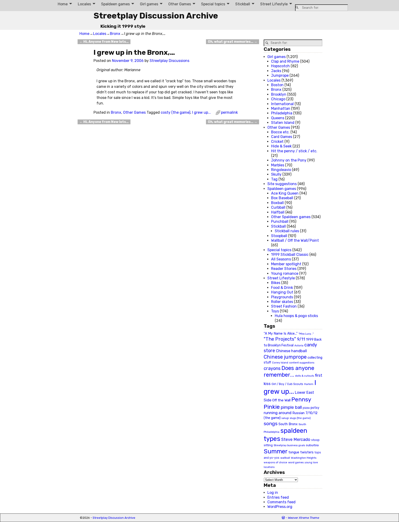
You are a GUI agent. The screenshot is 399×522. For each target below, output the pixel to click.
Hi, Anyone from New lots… (104, 42)
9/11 (301, 339)
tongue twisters (301, 452)
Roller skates (282, 301)
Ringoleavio (281, 170)
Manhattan (280, 108)
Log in (272, 492)
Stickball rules (287, 231)
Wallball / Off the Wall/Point (295, 240)
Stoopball (279, 236)
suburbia (312, 445)
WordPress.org (279, 506)
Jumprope (280, 75)
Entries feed (278, 497)
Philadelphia (281, 113)
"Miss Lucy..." (306, 333)
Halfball (277, 212)
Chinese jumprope (285, 357)
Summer (275, 451)
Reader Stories (283, 268)
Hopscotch (280, 66)
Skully (276, 174)
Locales (84, 4)
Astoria (298, 345)
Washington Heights (303, 457)
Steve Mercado (295, 439)
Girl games (149, 4)
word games (296, 462)
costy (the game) (175, 112)
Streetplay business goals (289, 445)
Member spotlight (286, 264)
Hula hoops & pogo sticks (296, 316)
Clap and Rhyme (285, 61)
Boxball (277, 203)
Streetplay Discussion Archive (156, 16)
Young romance (284, 273)
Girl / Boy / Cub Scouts (287, 384)
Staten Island (282, 122)
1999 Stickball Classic (289, 254)
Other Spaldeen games (291, 217)
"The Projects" (280, 339)
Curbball (278, 207)
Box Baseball (282, 198)
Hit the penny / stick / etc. (294, 151)
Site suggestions (282, 184)
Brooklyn (278, 94)
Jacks (276, 71)
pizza (306, 407)
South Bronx (288, 424)
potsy (315, 407)
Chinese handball (291, 350)
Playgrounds (282, 297)
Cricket (277, 141)
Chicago (278, 99)
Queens (277, 118)
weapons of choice (275, 462)
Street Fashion (284, 306)
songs (271, 423)
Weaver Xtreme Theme (303, 517)
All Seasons (281, 259)
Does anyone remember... (289, 371)
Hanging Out (282, 292)
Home (63, 4)
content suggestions (301, 362)
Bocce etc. (280, 132)
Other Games (179, 4)
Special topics (213, 4)
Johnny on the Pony (288, 160)
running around (277, 412)
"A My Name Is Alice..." (281, 333)
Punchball (279, 221)
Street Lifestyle (274, 4)
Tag (274, 179)
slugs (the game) (300, 418)
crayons (272, 368)
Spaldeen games (115, 4)
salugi (285, 418)
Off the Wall (281, 400)
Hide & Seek (281, 146)
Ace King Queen (285, 193)
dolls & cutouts (304, 375)
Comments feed (281, 502)
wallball (285, 457)
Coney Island (280, 362)
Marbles (277, 165)
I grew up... (201, 112)
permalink (229, 112)
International (282, 104)
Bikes (275, 283)
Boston (277, 85)
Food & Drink (282, 287)
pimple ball (291, 407)
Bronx (115, 33)
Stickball (242, 4)
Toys (275, 311)
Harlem (308, 384)
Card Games (281, 136)
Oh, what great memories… (232, 42)
